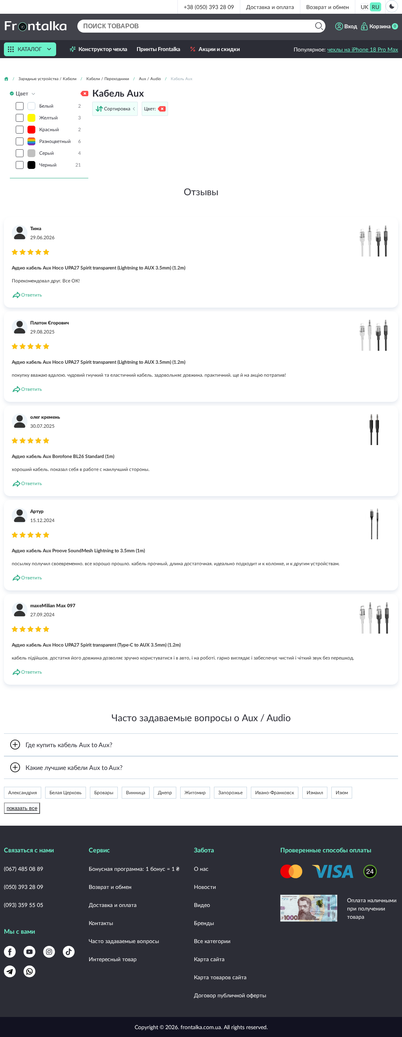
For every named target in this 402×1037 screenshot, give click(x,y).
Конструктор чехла (103, 49)
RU (375, 7)
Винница (135, 792)
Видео (202, 904)
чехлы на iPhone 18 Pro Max (362, 49)
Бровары (103, 792)
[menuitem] (364, 7)
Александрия (22, 792)
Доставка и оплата (270, 7)
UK (364, 7)
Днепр (165, 792)
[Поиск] (318, 26)
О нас (201, 868)
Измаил (315, 792)
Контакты (101, 923)
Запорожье (230, 792)
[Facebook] (10, 952)
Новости (205, 886)
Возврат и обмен (327, 7)
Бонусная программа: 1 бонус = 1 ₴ (134, 868)
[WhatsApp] (29, 971)
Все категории (212, 941)
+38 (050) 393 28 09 (209, 7)
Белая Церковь (65, 792)
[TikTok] (69, 952)
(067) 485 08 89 (23, 868)
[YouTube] (29, 952)
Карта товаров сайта (220, 977)
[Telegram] (10, 971)
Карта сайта (209, 959)
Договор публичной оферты (230, 995)
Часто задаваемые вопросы (124, 941)
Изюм (342, 792)
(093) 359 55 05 (23, 904)
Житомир (195, 792)
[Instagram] (49, 952)
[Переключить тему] (392, 6)
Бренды (204, 923)
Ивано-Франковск (274, 792)
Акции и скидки (219, 49)
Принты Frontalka (158, 49)
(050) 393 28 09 (23, 886)
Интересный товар (113, 959)
